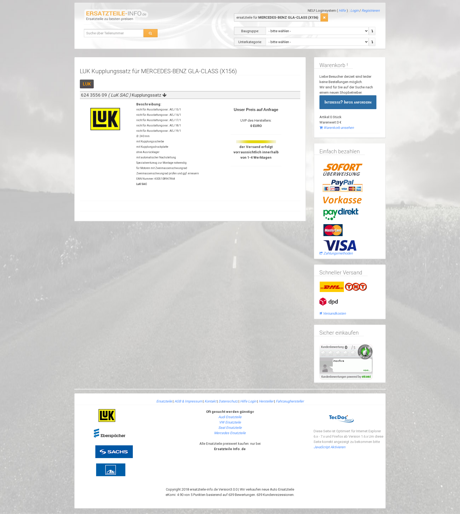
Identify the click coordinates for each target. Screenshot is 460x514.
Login (354, 11)
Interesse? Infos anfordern (348, 102)
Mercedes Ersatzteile (230, 433)
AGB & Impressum (188, 401)
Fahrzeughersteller (290, 401)
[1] (324, 17)
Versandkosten (334, 313)
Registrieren (371, 11)
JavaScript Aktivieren (329, 447)
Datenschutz (228, 401)
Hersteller (266, 401)
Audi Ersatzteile (229, 417)
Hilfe (342, 11)
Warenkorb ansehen (338, 128)
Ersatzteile (164, 401)
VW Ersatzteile (230, 422)
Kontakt (210, 401)
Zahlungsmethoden (338, 253)
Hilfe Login (248, 401)
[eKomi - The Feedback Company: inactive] (346, 362)
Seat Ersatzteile (230, 428)
